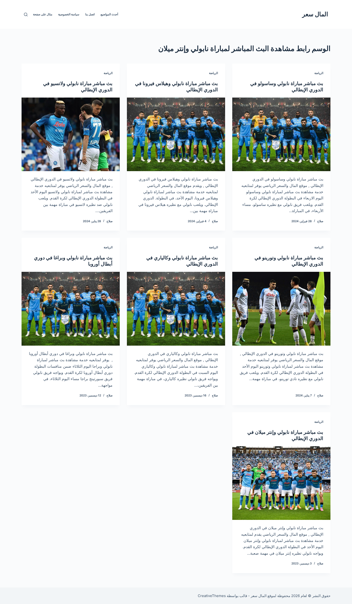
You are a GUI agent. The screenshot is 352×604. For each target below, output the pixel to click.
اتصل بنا (90, 14)
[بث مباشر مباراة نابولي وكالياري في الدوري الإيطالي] (176, 309)
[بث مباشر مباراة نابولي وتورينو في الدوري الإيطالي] (281, 309)
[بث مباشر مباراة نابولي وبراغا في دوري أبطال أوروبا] (71, 309)
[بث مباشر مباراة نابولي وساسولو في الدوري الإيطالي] (281, 134)
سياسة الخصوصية (68, 14)
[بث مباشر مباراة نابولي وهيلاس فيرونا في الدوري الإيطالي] (176, 134)
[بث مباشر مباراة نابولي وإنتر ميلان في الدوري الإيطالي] (281, 483)
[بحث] (26, 14)
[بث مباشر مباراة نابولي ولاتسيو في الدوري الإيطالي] (71, 134)
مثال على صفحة (42, 14)
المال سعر (315, 14)
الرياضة (318, 73)
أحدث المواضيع (109, 14)
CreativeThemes (212, 595)
